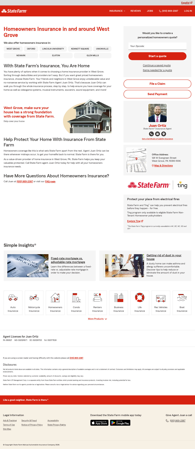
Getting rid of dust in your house (164, 257)
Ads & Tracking (10, 421)
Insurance (116, 11)
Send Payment (157, 94)
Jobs (150, 11)
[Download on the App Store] (99, 423)
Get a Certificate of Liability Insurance (157, 139)
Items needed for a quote (157, 70)
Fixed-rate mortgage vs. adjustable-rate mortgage (68, 260)
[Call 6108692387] (151, 133)
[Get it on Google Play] (120, 423)
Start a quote (157, 56)
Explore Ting (133, 221)
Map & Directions (163, 165)
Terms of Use (9, 425)
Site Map (7, 429)
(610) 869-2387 (170, 11)
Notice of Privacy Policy (32, 425)
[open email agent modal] (157, 134)
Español (185, 3)
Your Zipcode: (137, 46)
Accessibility (53, 421)
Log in (188, 11)
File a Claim (157, 83)
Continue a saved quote (157, 65)
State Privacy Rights (57, 425)
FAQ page (50, 181)
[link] (14, 11)
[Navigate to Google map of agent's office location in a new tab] (163, 133)
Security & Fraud (29, 421)
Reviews (136, 11)
